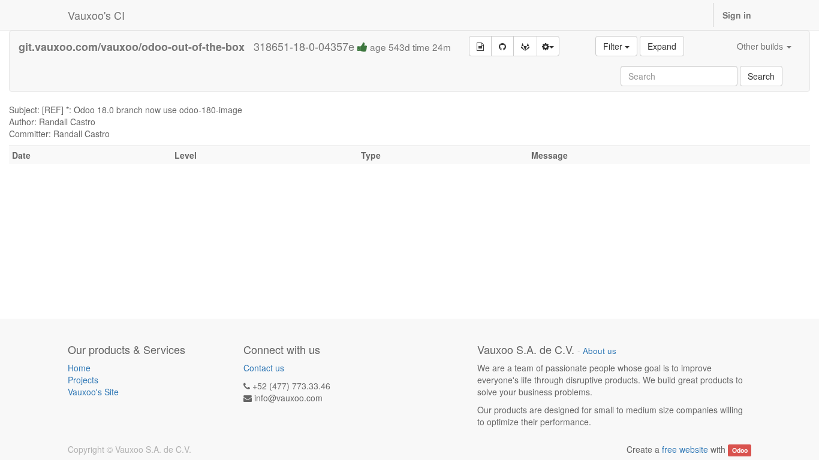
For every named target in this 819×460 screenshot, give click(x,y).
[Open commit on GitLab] (525, 46)
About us (599, 350)
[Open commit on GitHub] (502, 46)
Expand (662, 46)
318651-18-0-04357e (352, 46)
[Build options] (548, 46)
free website (685, 449)
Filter (614, 46)
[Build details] (480, 46)
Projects (83, 380)
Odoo (740, 450)
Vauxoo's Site (93, 392)
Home (79, 368)
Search (761, 76)
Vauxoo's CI (96, 15)
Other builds (761, 46)
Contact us (263, 368)
